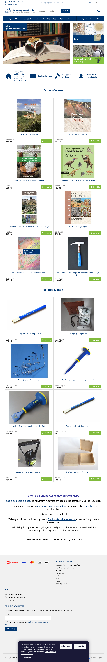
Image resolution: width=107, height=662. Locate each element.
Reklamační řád (61, 573)
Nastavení (27, 657)
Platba (58, 576)
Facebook (11, 600)
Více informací (50, 652)
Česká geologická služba (19, 500)
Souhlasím (80, 646)
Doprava (58, 570)
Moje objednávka (62, 584)
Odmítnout (66, 646)
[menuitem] (8, 18)
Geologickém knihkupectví (62, 519)
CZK (90, 3)
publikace (41, 505)
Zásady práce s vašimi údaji (65, 568)
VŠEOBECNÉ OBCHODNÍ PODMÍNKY (51, 3)
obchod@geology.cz (15, 594)
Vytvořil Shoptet (96, 658)
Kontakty (59, 581)
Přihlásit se (11, 629)
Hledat (65, 11)
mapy (51, 505)
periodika (61, 505)
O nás (58, 578)
